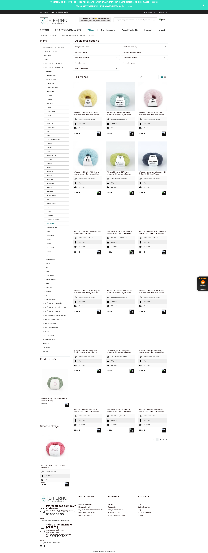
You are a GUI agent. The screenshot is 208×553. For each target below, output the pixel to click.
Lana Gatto (50, 92)
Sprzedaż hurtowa (144, 512)
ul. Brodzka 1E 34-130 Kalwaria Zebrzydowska (54, 520)
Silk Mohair (51, 223)
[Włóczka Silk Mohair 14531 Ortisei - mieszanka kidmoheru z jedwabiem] (152, 393)
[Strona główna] (53, 21)
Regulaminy (112, 507)
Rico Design (50, 275)
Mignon (49, 187)
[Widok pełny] (165, 77)
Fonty (48, 267)
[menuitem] (46, 30)
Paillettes (50, 215)
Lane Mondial (50, 259)
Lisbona (49, 159)
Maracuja (50, 171)
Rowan (48, 263)
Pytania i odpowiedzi (85, 504)
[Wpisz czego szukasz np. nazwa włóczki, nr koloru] (154, 19)
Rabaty (110, 504)
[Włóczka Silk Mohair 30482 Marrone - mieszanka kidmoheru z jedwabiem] (152, 215)
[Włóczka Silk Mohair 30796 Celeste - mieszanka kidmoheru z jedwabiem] (87, 156)
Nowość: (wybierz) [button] (130, 63)
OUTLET (45, 351)
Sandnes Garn (51, 76)
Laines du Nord (51, 80)
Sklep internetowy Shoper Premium (104, 551)
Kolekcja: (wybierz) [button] (81, 52)
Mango (49, 167)
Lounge (49, 163)
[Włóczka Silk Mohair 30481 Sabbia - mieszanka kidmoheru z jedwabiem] (120, 215)
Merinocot (50, 183)
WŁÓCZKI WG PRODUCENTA (54, 68)
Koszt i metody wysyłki (86, 512)
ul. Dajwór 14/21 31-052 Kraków (50, 543)
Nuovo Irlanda (51, 203)
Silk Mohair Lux (52, 227)
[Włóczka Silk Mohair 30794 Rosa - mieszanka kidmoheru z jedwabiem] (152, 96)
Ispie (47, 283)
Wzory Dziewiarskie (49, 339)
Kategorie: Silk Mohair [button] (82, 47)
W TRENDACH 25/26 (49, 52)
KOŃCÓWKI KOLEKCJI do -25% (53, 48)
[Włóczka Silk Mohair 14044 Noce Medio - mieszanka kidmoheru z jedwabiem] (87, 334)
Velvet (49, 251)
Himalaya (50, 104)
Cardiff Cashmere (52, 88)
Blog (139, 510)
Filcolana (49, 72)
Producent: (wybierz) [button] (130, 47)
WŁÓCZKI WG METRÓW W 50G (56, 307)
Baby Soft (50, 124)
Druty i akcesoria (48, 335)
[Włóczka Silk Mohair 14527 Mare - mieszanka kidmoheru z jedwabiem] (120, 393)
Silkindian (49, 287)
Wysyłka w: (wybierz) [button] (130, 57)
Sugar (49, 239)
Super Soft (50, 243)
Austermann (50, 84)
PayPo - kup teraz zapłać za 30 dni (90, 510)
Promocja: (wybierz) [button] (81, 68)
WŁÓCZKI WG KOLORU (52, 311)
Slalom (49, 108)
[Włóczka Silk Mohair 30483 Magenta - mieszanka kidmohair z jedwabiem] (87, 275)
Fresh (48, 151)
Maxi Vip (50, 179)
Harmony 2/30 (52, 155)
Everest (49, 144)
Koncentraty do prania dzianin (55, 315)
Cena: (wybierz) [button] (80, 63)
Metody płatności (84, 507)
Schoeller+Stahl (51, 299)
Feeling (49, 148)
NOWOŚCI (46, 347)
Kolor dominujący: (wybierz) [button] (132, 52)
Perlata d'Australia (53, 219)
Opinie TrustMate (144, 507)
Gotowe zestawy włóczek (53, 319)
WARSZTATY (46, 56)
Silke (47, 271)
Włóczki (45, 60)
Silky (48, 231)
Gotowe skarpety (51, 323)
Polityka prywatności (115, 510)
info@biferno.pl (48, 12)
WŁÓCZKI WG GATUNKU (53, 64)
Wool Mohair (51, 247)
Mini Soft (50, 191)
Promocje (45, 343)
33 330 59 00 (63, 12)
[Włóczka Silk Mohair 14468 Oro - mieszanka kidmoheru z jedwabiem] (152, 334)
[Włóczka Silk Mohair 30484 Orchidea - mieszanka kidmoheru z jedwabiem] (120, 275)
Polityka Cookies (114, 512)
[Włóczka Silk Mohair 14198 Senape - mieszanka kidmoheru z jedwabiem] (120, 334)
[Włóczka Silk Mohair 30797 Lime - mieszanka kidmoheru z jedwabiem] (120, 156)
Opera (49, 211)
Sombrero (50, 235)
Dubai (49, 136)
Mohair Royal (51, 195)
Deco (48, 132)
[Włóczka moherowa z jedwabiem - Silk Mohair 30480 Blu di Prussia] (152, 156)
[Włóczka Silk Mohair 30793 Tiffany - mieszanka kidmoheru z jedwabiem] (120, 96)
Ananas (49, 96)
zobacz (155, 2)
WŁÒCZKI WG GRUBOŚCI (53, 303)
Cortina (49, 100)
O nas (140, 504)
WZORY (47, 331)
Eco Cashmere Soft (53, 140)
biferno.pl (49, 291)
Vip (48, 255)
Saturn (49, 116)
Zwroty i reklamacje (85, 515)
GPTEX (48, 295)
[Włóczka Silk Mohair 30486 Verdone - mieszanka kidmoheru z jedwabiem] (152, 275)
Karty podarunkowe (51, 327)
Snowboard (51, 112)
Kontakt (140, 515)
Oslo (48, 207)
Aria (48, 120)
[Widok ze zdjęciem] (162, 77)
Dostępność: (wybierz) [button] (82, 57)
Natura (49, 199)
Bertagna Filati (50, 279)
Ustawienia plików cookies (117, 515)
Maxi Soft (50, 175)
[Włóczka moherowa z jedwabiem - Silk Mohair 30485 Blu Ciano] (87, 215)
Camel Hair (50, 128)
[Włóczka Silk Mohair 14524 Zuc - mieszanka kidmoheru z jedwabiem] (87, 393)
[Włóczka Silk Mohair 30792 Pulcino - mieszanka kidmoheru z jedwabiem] (87, 96)
